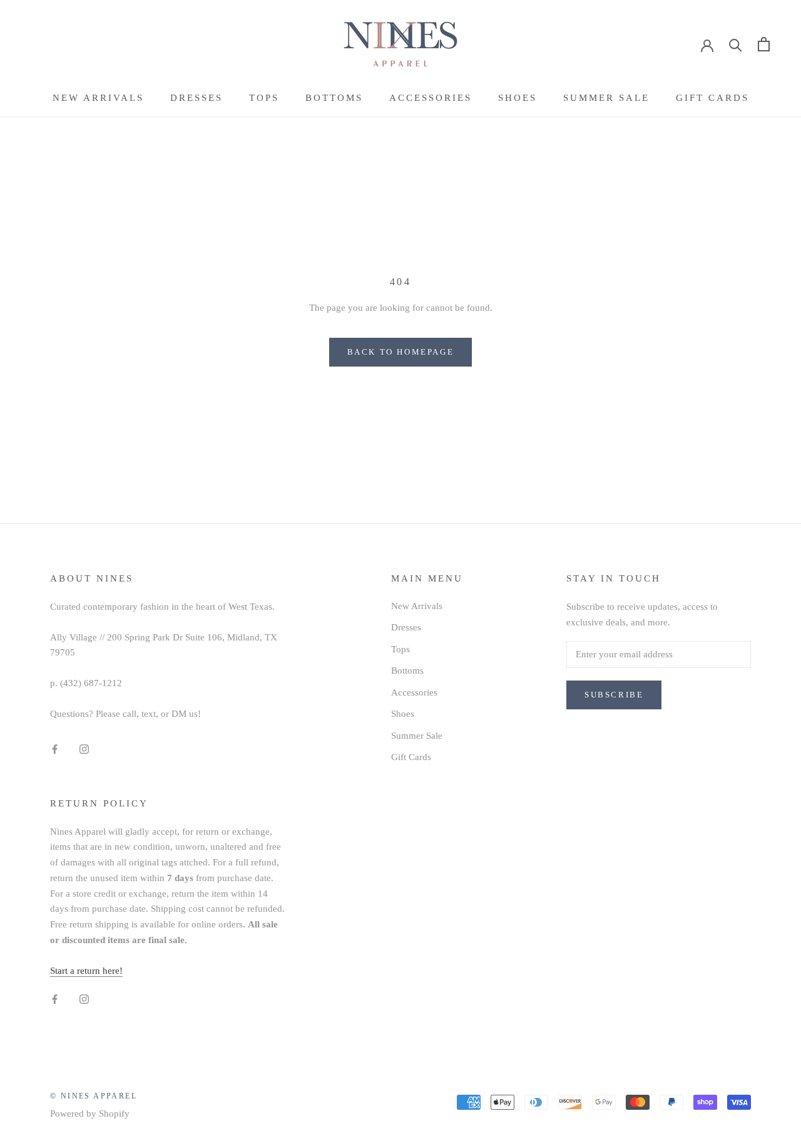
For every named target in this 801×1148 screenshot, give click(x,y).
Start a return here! (86, 971)
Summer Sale (606, 98)
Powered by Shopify (90, 1114)
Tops (264, 98)
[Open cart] (764, 44)
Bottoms (334, 98)
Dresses (196, 98)
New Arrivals (98, 98)
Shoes (517, 98)
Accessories (430, 98)
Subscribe (613, 694)
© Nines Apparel (93, 1096)
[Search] (735, 44)
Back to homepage (400, 352)
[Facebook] (54, 748)
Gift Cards (712, 98)
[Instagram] (84, 748)
